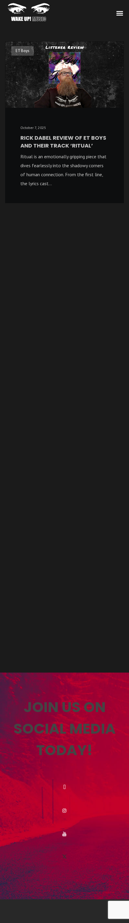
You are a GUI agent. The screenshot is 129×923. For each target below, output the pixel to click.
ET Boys (22, 50)
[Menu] (120, 13)
